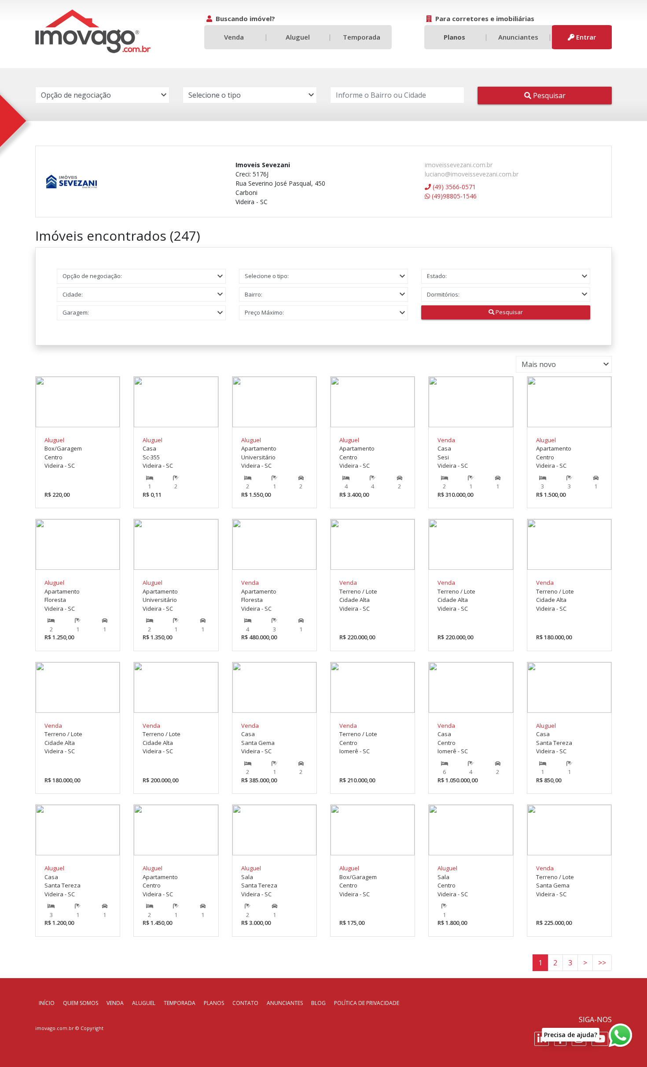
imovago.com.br (54, 1028)
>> (602, 963)
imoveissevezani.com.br (459, 165)
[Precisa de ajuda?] (620, 1035)
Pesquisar (548, 95)
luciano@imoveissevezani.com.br (471, 174)
